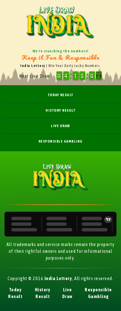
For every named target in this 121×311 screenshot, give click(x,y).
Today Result (60, 95)
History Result (60, 110)
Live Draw (60, 126)
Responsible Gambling (61, 141)
